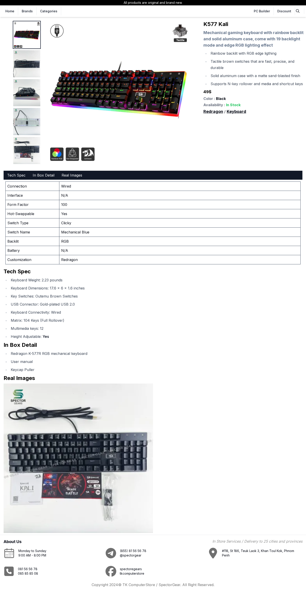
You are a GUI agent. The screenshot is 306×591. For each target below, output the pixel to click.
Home (9, 11)
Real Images (72, 175)
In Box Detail (43, 175)
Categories (48, 11)
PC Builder (262, 11)
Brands (27, 11)
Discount (284, 11)
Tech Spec (16, 175)
